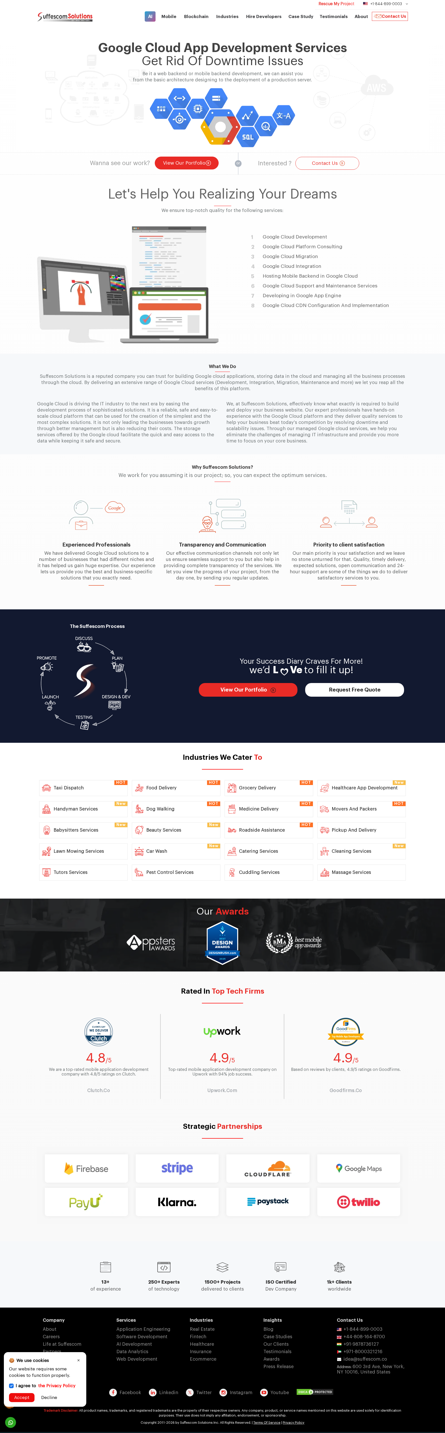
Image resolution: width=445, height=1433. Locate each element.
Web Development (136, 1359)
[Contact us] (10, 1422)
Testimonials (334, 16)
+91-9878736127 (361, 1344)
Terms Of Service (266, 1422)
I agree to (45, 1386)
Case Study (300, 16)
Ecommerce (203, 1359)
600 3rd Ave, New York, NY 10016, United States (371, 1369)
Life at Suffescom (62, 1344)
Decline (49, 1397)
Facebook (130, 1392)
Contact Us (394, 16)
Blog (268, 1329)
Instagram (241, 1392)
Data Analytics (132, 1351)
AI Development (134, 1344)
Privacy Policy (293, 1422)
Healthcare (202, 1344)
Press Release (278, 1366)
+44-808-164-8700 (364, 1336)
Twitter (204, 1392)
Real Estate (202, 1329)
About (49, 1329)
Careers (51, 1336)
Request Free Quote (355, 690)
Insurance (200, 1351)
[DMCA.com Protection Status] (316, 1392)
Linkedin (168, 1392)
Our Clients (276, 1344)
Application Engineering (143, 1329)
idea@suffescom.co (365, 1359)
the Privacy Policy (56, 1386)
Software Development (141, 1336)
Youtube (279, 1392)
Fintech (198, 1336)
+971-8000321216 (363, 1351)
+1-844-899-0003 (363, 1329)
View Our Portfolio (184, 162)
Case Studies (277, 1336)
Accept (21, 1397)
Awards (271, 1359)
